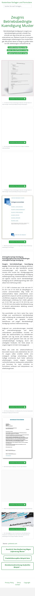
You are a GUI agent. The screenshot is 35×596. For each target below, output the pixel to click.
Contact (17, 584)
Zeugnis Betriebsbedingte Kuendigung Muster (17, 21)
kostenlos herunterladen (16, 98)
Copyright (27, 582)
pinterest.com (12, 543)
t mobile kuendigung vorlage (17, 47)
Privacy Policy (9, 582)
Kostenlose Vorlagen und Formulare (17, 2)
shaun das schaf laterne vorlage (17, 50)
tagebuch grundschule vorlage (17, 53)
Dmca (19, 582)
